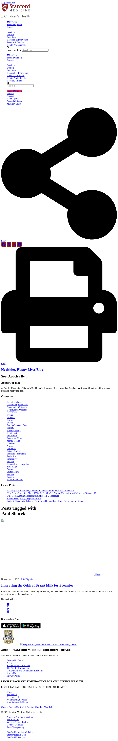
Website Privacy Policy (17, 722)
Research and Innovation (18, 464)
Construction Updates (17, 410)
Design (10, 415)
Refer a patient (13, 98)
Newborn (11, 443)
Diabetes (11, 417)
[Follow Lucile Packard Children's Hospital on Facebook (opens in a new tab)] (8, 611)
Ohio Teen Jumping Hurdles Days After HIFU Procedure (33, 496)
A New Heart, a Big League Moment (24, 498)
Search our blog (14, 50)
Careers (4, 707)
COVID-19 (12, 412)
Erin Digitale (27, 579)
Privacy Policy (13, 676)
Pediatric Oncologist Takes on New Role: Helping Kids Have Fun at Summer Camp (45, 501)
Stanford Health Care (16, 735)
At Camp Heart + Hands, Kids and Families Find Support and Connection (40, 490)
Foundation (12, 694)
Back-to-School (14, 402)
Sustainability (13, 472)
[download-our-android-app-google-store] (31, 627)
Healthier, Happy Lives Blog (22, 369)
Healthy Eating (14, 430)
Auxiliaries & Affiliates (17, 702)
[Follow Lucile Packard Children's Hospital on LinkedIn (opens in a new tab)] (8, 609)
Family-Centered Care (17, 425)
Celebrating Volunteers (17, 404)
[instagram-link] (8, 606)
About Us (11, 673)
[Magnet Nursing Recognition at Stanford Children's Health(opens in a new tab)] (46, 644)
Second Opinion (14, 24)
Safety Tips (12, 466)
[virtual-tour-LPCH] (8, 604)
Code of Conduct (15, 724)
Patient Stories (13, 451)
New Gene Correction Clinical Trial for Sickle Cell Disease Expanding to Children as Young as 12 (51, 493)
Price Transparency (15, 727)
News (9, 663)
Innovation (12, 435)
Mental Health (13, 441)
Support (10, 469)
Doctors (10, 420)
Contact (10, 96)
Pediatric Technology (16, 453)
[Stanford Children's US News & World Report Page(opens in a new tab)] (8, 644)
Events (10, 422)
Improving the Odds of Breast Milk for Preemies (37, 585)
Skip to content (8, 2)
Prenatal (10, 461)
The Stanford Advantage (18, 668)
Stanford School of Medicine (20, 732)
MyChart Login (14, 104)
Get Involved (13, 697)
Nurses (10, 446)
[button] (59, 240)
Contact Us (14, 707)
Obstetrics (11, 448)
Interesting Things (15, 438)
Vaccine (10, 477)
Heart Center (13, 433)
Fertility (10, 428)
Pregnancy (12, 459)
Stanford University (16, 737)
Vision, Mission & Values (18, 665)
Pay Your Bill (46, 707)
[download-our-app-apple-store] (11, 627)
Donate (10, 27)
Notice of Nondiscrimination (20, 717)
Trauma (10, 474)
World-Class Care (15, 479)
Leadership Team (15, 660)
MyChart (13, 22)
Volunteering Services (17, 699)
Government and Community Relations (25, 670)
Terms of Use (13, 719)
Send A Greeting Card (29, 707)
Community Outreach (17, 407)
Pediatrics (11, 456)
